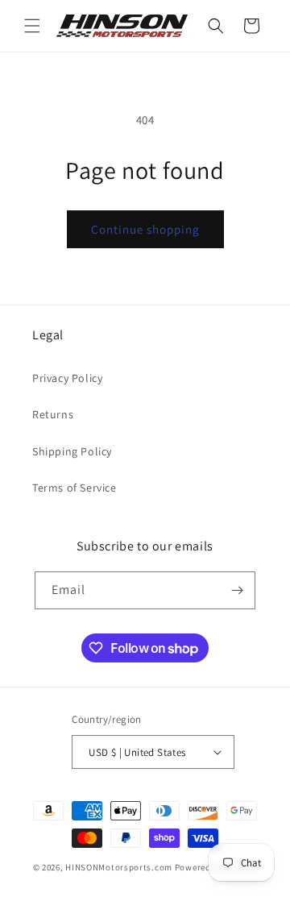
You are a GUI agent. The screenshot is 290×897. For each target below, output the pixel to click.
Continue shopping (145, 229)
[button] (32, 26)
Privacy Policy (67, 378)
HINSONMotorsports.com (118, 867)
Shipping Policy (72, 451)
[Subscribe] (237, 590)
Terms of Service (74, 487)
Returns (52, 414)
